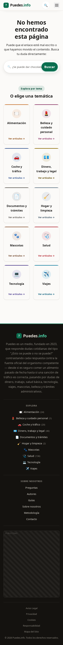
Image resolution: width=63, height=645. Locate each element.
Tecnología (31, 462)
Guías (31, 500)
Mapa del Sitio (31, 631)
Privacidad (31, 614)
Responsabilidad (31, 625)
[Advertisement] (31, 565)
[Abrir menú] (56, 5)
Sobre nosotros (31, 506)
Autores (31, 494)
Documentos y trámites (31, 437)
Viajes (31, 468)
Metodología (31, 512)
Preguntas (31, 487)
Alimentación (31, 412)
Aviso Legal (31, 608)
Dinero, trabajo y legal (31, 431)
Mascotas (31, 450)
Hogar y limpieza (31, 443)
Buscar (49, 67)
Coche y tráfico (31, 425)
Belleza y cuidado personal (31, 418)
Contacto (31, 519)
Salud (31, 456)
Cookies (31, 619)
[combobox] (26, 66)
